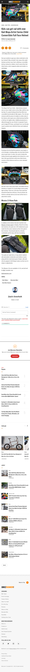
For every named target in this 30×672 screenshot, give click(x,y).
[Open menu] (2, 2)
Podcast (3, 634)
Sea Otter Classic (6, 282)
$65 (4, 270)
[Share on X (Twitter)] (6, 48)
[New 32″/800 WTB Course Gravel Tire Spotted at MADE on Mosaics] (4, 519)
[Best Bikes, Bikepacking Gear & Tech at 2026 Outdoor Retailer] (4, 554)
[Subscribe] (18, 643)
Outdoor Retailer (11, 552)
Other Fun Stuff (5, 601)
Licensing (3, 658)
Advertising (4, 636)
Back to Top (22, 582)
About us (3, 623)
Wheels (10, 539)
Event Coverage (5, 596)
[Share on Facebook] (2, 48)
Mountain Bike (14, 280)
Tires (9, 516)
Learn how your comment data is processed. (15, 319)
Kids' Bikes (5, 280)
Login (26, 307)
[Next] (27, 425)
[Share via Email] (9, 48)
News (2, 452)
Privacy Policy (4, 653)
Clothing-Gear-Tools (6, 617)
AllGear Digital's (13, 648)
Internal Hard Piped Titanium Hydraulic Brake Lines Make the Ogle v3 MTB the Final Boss (10, 386)
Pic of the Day (4, 604)
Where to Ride (4, 609)
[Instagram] (13, 643)
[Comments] (21, 48)
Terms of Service (4, 660)
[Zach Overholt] (15, 290)
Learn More (19, 53)
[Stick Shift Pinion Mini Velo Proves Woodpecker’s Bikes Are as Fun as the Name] (12, 443)
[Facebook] (2, 643)
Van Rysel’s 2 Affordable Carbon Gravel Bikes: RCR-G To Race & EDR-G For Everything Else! (10, 404)
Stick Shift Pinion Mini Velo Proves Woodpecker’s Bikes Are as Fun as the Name (10, 377)
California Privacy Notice (6, 656)
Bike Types (3, 593)
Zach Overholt (11, 39)
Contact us (3, 626)
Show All (4, 565)
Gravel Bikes (11, 527)
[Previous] (25, 425)
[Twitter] (8, 643)
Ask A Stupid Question (6, 631)
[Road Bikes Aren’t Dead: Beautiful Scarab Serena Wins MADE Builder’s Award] (4, 485)
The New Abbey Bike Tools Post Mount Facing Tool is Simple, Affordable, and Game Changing (10, 413)
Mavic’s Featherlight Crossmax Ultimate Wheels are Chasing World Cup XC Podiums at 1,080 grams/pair (18, 543)
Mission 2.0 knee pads (7, 225)
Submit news (4, 628)
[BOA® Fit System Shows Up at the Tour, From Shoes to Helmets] (4, 496)
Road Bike (10, 483)
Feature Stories (5, 599)
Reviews (3, 606)
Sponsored (10, 493)
